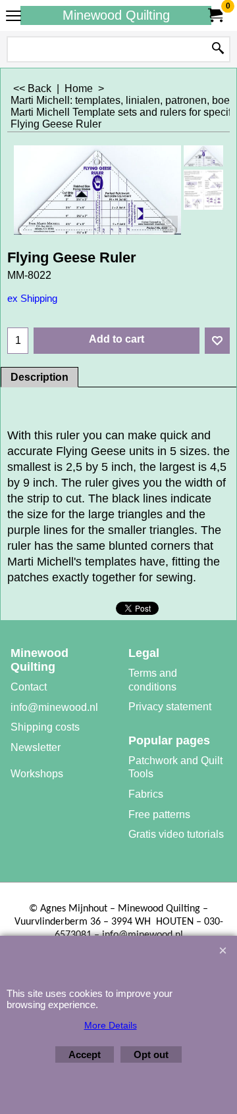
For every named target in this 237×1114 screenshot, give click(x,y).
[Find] (218, 49)
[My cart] (214, 15)
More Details (110, 1025)
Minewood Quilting (116, 15)
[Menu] (13, 17)
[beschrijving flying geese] (203, 189)
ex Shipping (32, 298)
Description (39, 377)
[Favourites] (217, 340)
